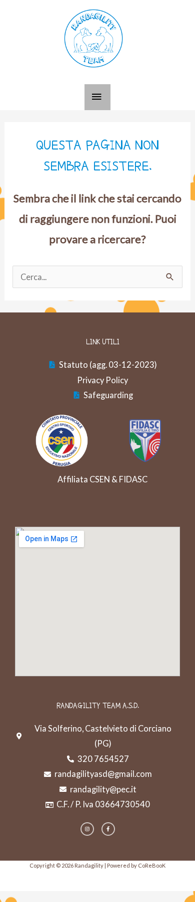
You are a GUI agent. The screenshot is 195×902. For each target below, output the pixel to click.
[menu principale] (97, 97)
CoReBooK (152, 865)
